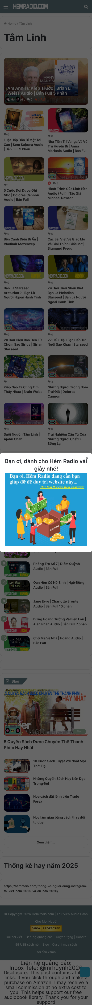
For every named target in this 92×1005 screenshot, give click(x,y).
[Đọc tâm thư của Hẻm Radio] (46, 545)
